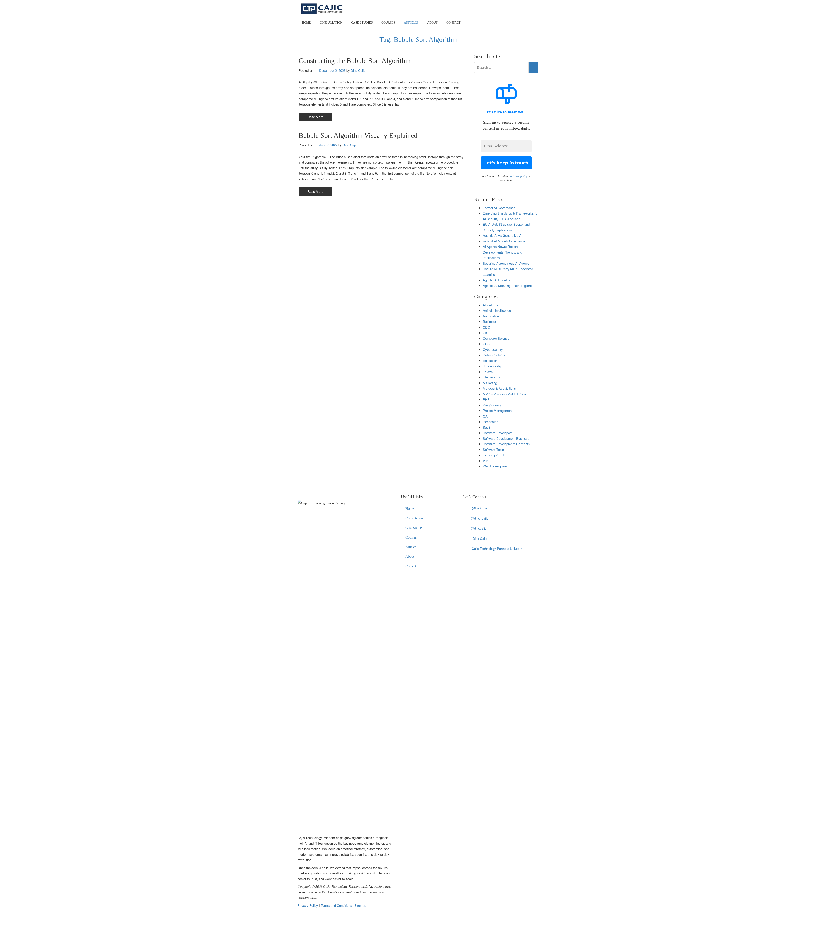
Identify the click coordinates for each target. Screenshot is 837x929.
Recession (490, 421)
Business (489, 321)
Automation (491, 316)
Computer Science (496, 338)
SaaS (487, 427)
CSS (486, 343)
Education (490, 360)
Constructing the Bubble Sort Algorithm (355, 61)
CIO (486, 332)
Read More (315, 116)
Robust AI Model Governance (504, 241)
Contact (453, 22)
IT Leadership (492, 366)
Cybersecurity (493, 349)
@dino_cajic (479, 518)
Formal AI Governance (499, 207)
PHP (486, 399)
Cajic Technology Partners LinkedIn (497, 548)
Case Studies (362, 22)
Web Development (496, 466)
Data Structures (494, 355)
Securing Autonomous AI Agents (506, 263)
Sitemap (360, 905)
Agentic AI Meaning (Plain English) (507, 285)
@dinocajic (479, 528)
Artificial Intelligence (497, 310)
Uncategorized (493, 455)
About (432, 22)
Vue (485, 460)
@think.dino (480, 508)
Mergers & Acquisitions (499, 388)
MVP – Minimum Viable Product (505, 394)
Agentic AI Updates (496, 280)
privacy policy (519, 176)
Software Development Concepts (506, 443)
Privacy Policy (308, 905)
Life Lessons (492, 377)
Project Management (497, 410)
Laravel (488, 371)
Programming (492, 405)
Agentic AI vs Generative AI (502, 235)
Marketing (490, 382)
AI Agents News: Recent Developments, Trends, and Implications (502, 252)
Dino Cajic (358, 70)
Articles (411, 22)
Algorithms (490, 305)
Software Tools (493, 449)
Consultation (331, 22)
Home (306, 22)
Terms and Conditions (337, 905)
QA (485, 416)
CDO (486, 327)
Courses (388, 22)
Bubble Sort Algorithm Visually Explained (358, 135)
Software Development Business (506, 438)
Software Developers (498, 432)
